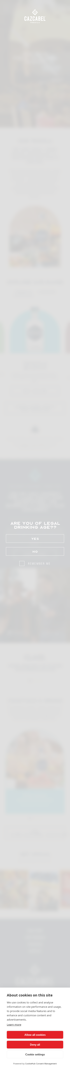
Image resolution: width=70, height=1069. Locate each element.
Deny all (35, 1044)
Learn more (14, 1024)
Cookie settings (35, 1054)
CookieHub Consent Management (41, 1064)
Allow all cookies (35, 1034)
